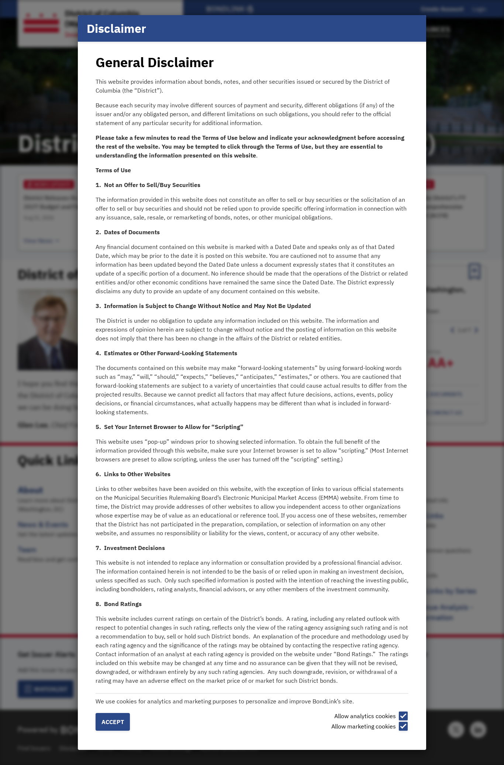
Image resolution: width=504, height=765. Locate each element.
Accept (112, 722)
